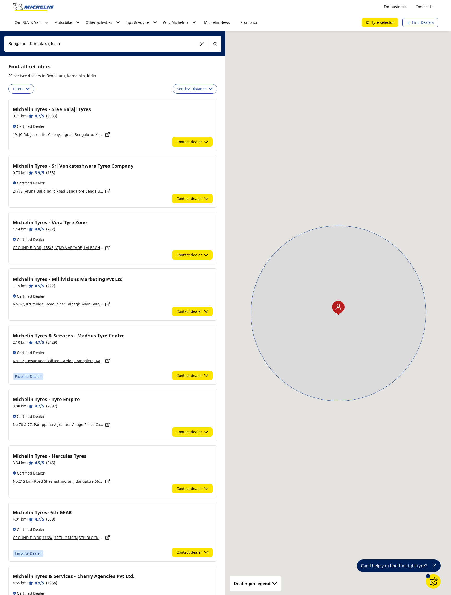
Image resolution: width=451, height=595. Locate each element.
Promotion (249, 22)
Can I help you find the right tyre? (394, 566)
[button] (202, 44)
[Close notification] (434, 566)
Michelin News (217, 22)
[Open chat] (433, 581)
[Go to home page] (33, 6)
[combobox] (112, 44)
